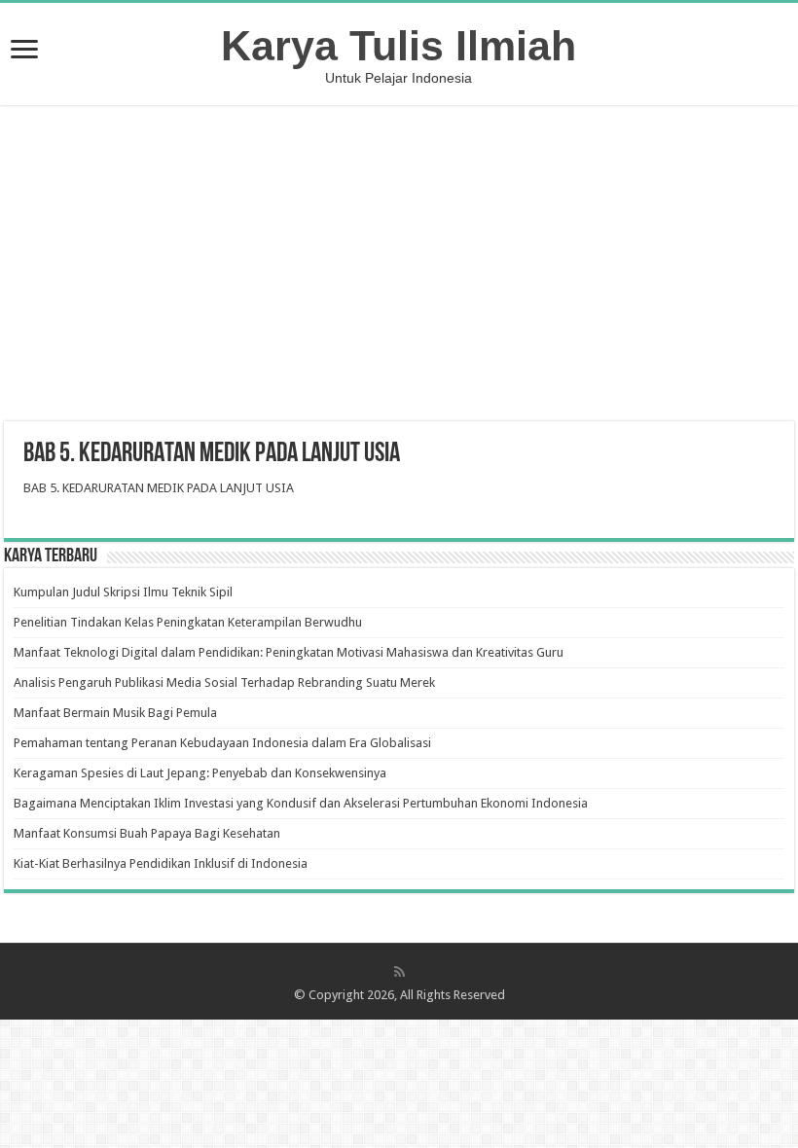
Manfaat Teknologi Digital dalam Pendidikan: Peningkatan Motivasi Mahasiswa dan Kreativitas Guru (288, 652)
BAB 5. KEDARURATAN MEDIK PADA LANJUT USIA (158, 488)
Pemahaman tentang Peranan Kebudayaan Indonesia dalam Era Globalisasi (222, 742)
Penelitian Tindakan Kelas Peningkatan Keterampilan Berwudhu (188, 622)
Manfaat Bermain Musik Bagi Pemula (115, 712)
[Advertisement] (399, 265)
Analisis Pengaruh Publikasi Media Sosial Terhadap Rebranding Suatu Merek (224, 682)
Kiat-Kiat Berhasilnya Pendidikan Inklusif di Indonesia (161, 863)
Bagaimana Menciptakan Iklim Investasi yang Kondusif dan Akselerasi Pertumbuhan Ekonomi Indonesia (301, 803)
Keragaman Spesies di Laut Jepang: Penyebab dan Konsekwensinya (200, 773)
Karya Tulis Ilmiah (398, 45)
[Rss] (399, 972)
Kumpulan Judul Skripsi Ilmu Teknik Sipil (123, 592)
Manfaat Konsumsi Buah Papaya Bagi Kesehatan (147, 833)
